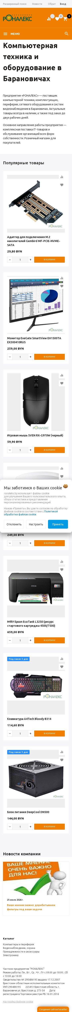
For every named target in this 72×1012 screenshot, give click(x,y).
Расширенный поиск (14, 4)
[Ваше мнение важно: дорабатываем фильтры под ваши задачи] (36, 878)
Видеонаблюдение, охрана (19, 948)
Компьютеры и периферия (18, 944)
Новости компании (22, 854)
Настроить (36, 524)
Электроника (10, 955)
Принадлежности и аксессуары (21, 951)
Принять (58, 524)
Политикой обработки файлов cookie (31, 513)
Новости (37, 4)
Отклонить (14, 524)
